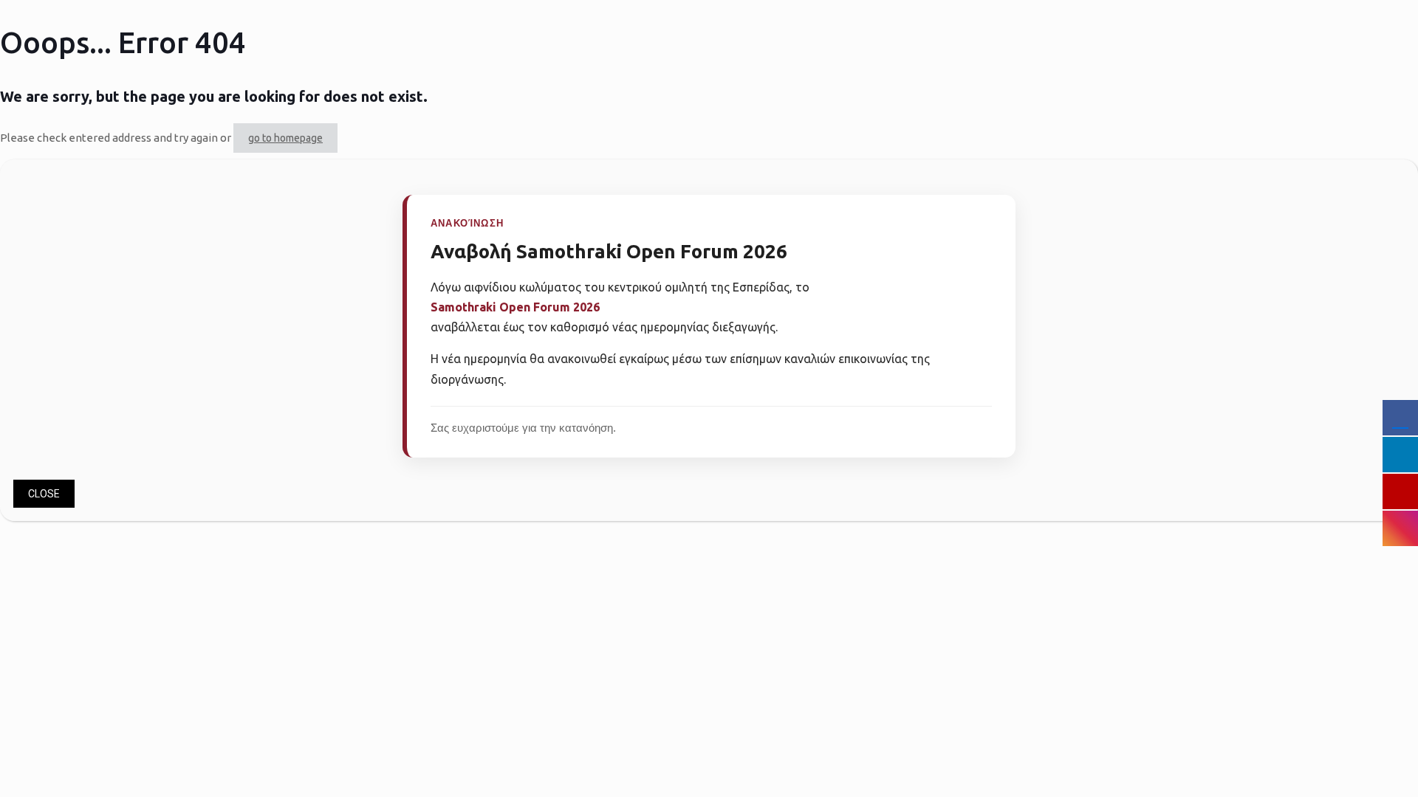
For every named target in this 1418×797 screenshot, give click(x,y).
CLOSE (44, 494)
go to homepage (285, 138)
